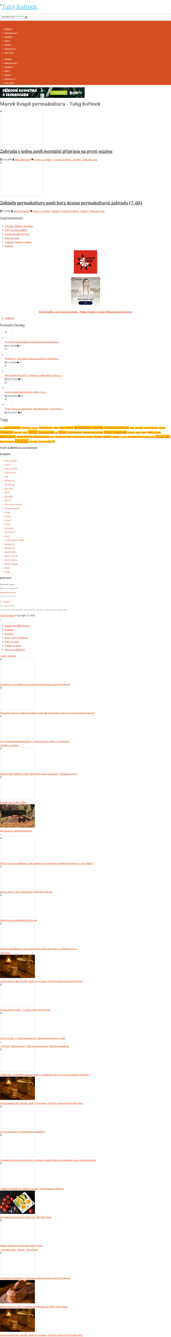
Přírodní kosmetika (12, 508)
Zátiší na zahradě (45, 442)
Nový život (17, 432)
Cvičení (7, 464)
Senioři (144, 432)
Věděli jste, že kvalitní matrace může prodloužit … (32, 358)
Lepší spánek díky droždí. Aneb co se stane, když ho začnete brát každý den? (41, 981)
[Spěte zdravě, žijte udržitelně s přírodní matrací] (17, 887)
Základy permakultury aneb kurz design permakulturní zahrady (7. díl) (71, 203)
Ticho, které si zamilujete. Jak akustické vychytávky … (34, 408)
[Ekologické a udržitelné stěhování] (17, 916)
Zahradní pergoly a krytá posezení (141, 437)
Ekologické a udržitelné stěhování (18, 920)
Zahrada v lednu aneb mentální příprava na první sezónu (56, 151)
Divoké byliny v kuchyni (89, 427)
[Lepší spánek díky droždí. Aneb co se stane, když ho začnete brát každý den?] (8, 387)
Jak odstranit (10, 484)
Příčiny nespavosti (115, 432)
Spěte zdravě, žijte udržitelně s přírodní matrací (26, 891)
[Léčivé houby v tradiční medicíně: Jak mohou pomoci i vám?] (17, 1034)
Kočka (132, 428)
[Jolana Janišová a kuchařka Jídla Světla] (17, 1241)
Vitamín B (98, 437)
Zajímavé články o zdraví (18, 241)
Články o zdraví (13, 645)
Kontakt (9, 245)
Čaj (53, 441)
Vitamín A (89, 437)
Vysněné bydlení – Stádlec (14, 540)
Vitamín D (116, 437)
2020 (1, 428)
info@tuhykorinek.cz (8, 592)
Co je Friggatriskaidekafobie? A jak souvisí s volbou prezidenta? (34, 741)
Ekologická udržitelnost (116, 427)
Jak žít (7, 492)
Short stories (10, 532)
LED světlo (139, 428)
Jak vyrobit (9, 488)
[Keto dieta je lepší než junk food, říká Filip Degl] (17, 1213)
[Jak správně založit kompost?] (17, 826)
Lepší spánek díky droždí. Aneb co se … (26, 391)
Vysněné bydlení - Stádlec (67, 159)
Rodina (8, 29)
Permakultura (46, 432)
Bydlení (8, 37)
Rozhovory (10, 49)
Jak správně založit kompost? (16, 830)
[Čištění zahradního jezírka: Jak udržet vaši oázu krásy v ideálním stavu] (17, 769)
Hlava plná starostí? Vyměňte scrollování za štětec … (33, 375)
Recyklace (131, 432)
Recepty (8, 520)
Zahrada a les (11, 33)
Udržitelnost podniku (63, 437)
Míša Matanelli (23, 159)
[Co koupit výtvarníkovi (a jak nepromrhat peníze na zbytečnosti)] (8, 337)
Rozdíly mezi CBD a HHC (13, 802)
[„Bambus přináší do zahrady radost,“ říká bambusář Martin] (17, 1184)
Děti (6, 476)
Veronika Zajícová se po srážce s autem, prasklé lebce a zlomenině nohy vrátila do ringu (48, 1160)
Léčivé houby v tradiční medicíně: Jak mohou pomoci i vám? (32, 1038)
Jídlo (7, 41)
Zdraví (8, 45)
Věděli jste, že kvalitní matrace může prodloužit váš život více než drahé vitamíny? (45, 1074)
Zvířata (7, 572)
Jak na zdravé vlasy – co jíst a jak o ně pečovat (25, 1009)
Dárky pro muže (11, 468)
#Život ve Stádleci (15, 649)
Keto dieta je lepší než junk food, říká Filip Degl (25, 1217)
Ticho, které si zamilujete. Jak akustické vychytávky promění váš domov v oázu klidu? (46, 863)
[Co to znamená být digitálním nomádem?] (17, 1127)
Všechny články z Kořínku (19, 226)
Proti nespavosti (74, 432)
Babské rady (26, 428)
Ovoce (33, 432)
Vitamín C (107, 437)
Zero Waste (33, 442)
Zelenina (21, 441)
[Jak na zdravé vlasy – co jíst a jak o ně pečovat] (17, 1005)
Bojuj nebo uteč (46, 428)
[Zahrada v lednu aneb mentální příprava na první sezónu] (85, 128)
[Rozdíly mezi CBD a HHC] (17, 798)
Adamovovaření (12, 427)
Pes (56, 432)
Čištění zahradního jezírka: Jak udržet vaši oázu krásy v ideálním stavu (38, 773)
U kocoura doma (78, 437)
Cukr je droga (66, 427)
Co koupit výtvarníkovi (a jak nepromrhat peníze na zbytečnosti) (35, 684)
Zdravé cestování (11, 556)
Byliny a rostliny (43, 159)
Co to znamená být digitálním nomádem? (22, 1131)
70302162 (6, 602)
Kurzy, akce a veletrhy (13, 504)
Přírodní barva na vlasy (93, 432)
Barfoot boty (34, 428)
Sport (7, 536)
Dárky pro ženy (11, 472)
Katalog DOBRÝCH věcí (17, 234)
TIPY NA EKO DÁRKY (16, 230)
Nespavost (6, 432)
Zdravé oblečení (11, 560)
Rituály (138, 432)
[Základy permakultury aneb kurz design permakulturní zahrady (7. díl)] (85, 179)
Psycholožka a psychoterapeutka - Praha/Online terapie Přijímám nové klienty (85, 311)
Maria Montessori (151, 428)
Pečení (63, 432)
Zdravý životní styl (7, 442)
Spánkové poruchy (41, 437)
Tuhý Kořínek (7, 615)
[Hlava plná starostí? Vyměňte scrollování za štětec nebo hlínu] (8, 371)
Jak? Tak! (9, 52)
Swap (52, 437)
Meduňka (162, 428)
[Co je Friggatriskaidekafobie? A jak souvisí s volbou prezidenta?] (17, 737)
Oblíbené (9, 318)
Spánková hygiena (24, 437)
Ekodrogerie (10, 480)
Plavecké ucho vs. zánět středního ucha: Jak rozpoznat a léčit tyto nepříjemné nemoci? (47, 712)
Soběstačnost (8, 436)
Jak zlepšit (9, 496)
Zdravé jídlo (162, 436)
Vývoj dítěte (123, 437)
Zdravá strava (10, 548)
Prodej (7, 512)
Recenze (8, 516)
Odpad (24, 432)
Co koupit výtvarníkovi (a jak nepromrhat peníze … (32, 341)
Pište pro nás (12, 237)
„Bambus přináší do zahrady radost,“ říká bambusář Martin (32, 1188)
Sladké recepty (154, 432)
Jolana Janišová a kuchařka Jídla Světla (21, 1245)
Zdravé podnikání (11, 564)
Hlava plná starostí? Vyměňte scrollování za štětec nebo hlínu (33, 1306)
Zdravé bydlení (10, 552)
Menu (3, 22)
